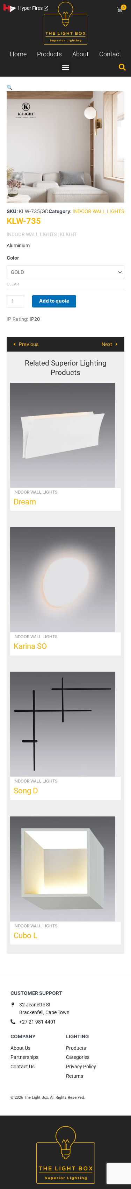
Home (18, 54)
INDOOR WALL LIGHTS (98, 211)
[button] (65, 67)
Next (107, 344)
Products (49, 54)
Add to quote (54, 301)
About (80, 54)
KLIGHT (68, 234)
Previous (28, 344)
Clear (13, 284)
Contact (110, 54)
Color (13, 258)
